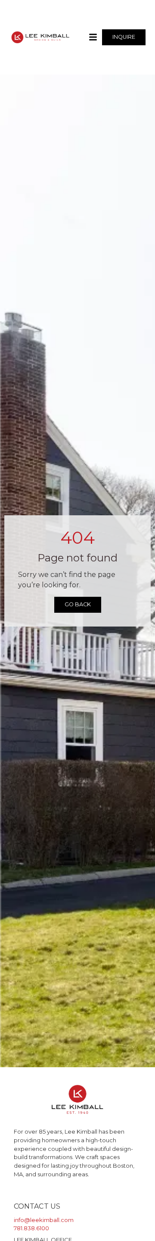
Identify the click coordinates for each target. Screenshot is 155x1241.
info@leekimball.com (44, 1219)
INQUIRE (123, 37)
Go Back (78, 604)
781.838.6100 (31, 1228)
